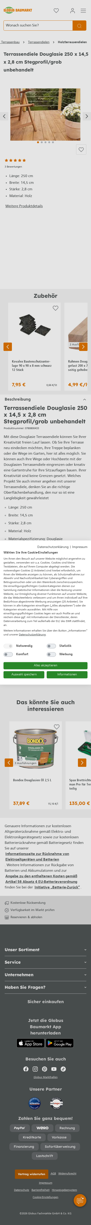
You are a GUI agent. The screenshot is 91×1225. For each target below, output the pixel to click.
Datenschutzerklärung (53, 547)
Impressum (80, 547)
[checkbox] (8, 646)
